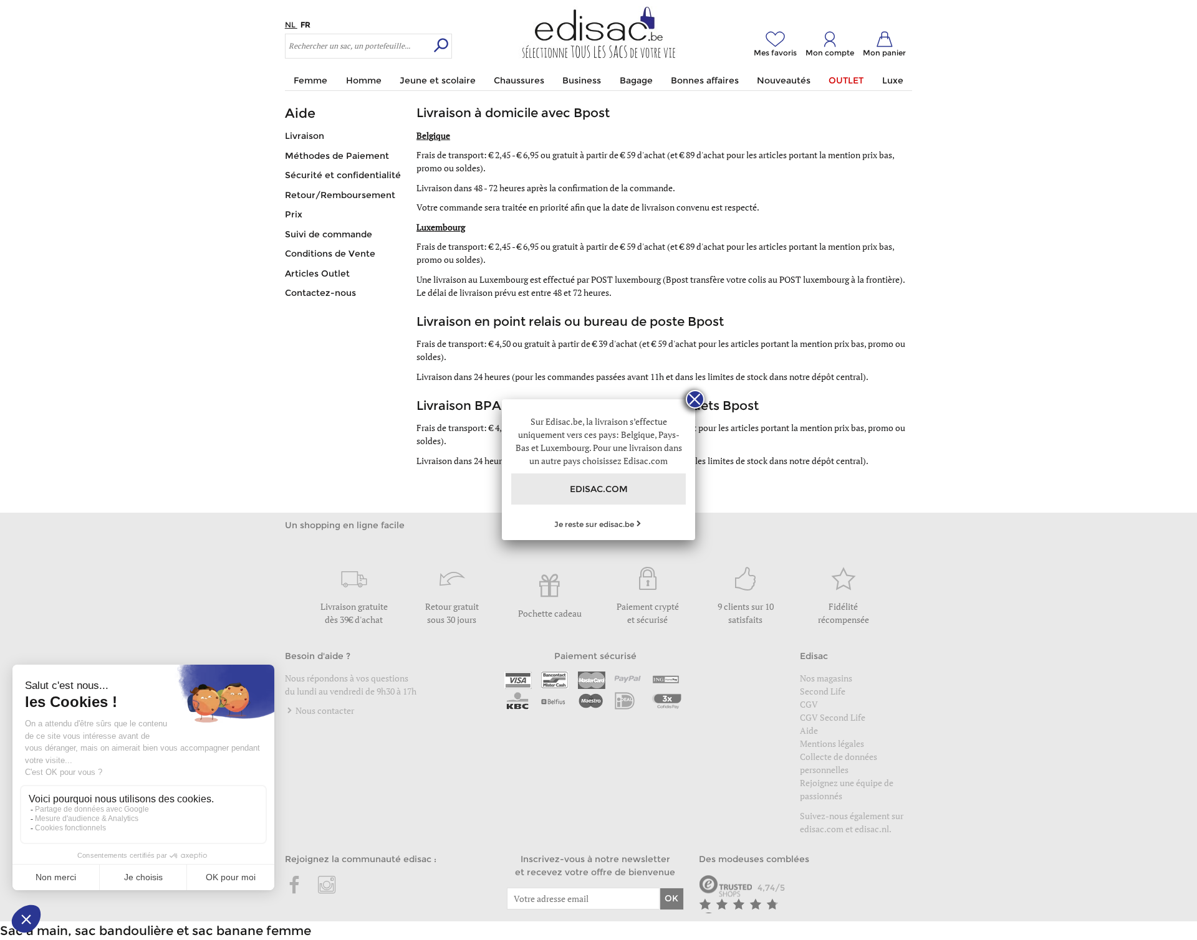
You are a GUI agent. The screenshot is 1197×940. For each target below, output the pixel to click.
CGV (809, 704)
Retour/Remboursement (340, 195)
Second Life (822, 691)
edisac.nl (872, 829)
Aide (809, 730)
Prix (293, 214)
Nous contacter (324, 710)
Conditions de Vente (330, 253)
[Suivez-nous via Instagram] (327, 886)
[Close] (695, 399)
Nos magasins (826, 678)
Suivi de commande (328, 234)
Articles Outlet (317, 273)
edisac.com (822, 829)
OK (671, 898)
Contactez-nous (320, 292)
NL (291, 24)
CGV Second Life (832, 717)
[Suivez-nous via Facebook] (295, 886)
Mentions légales (832, 743)
